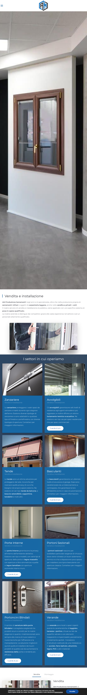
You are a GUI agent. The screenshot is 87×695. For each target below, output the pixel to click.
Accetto (72, 691)
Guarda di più (55, 428)
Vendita (36, 674)
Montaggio (49, 674)
